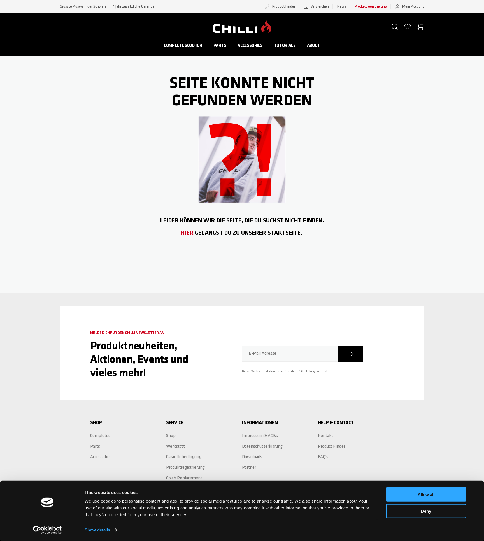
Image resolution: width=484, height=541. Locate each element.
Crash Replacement (184, 478)
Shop (171, 436)
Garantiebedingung (183, 457)
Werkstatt (175, 446)
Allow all (426, 494)
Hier (187, 233)
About (313, 45)
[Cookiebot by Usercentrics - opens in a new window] (47, 530)
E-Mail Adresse (262, 353)
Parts (219, 45)
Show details (97, 530)
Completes (100, 436)
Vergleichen (320, 6)
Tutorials (285, 45)
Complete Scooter (183, 45)
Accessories (250, 45)
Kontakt (325, 436)
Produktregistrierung (371, 6)
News (341, 6)
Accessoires (100, 457)
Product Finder (283, 6)
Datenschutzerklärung (262, 446)
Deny (426, 511)
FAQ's (323, 457)
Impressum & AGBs (260, 436)
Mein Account (413, 6)
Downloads (252, 457)
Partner (249, 467)
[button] (394, 26)
